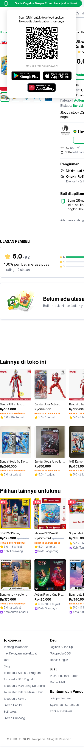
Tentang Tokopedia (15, 647)
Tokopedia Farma (14, 698)
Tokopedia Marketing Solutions (24, 685)
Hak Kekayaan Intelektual (20, 653)
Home (4, 32)
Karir (6, 660)
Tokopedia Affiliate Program (22, 673)
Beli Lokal (10, 711)
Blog (6, 666)
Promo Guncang (14, 718)
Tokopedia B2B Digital (18, 679)
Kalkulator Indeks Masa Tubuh (23, 692)
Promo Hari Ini (12, 705)
